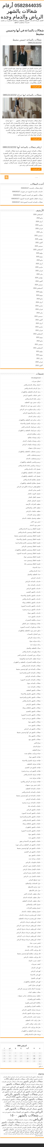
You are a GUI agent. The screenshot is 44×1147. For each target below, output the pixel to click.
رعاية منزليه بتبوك (35, 641)
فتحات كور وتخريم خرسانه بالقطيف (30, 918)
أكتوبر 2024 (39, 281)
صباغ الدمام (37, 746)
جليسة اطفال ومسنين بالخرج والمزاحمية (28, 543)
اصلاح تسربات (36, 381)
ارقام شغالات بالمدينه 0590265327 (32, 188)
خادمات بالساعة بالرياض (33, 581)
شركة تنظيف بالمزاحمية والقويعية (30, 659)
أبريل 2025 (39, 263)
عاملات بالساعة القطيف (33, 788)
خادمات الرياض (36, 578)
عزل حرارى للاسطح (34, 887)
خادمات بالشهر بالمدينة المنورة (31, 606)
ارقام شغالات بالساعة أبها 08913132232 (22, 147)
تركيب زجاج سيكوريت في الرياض (30, 409)
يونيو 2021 (39, 355)
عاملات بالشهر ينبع (35, 855)
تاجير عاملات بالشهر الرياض (32, 395)
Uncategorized (36, 378)
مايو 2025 (40, 260)
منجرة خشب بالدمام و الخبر (32, 1017)
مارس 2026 (39, 225)
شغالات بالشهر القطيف (33, 690)
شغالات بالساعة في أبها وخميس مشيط (28, 669)
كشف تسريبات (36, 964)
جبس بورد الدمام (35, 525)
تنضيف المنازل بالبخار (34, 501)
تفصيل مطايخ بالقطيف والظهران (30, 483)
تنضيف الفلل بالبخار (34, 497)
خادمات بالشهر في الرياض (27, 1092)
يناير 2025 (39, 274)
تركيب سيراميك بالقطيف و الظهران (29, 430)
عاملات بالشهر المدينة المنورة (31, 813)
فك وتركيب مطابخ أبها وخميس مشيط (29, 953)
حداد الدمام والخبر (35, 571)
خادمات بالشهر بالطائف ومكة (31, 602)
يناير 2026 (39, 232)
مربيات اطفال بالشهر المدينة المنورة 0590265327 (27, 198)
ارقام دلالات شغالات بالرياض (24, 1079)
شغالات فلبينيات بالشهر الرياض (29, 1122)
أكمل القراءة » (36, 87)
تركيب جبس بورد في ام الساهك (31, 406)
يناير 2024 (39, 313)
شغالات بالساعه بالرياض (33, 676)
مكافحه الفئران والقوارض (33, 1006)
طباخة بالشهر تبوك (35, 757)
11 (34, 1056)
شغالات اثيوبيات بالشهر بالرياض (21, 1094)
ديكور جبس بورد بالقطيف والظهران (29, 630)
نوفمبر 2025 (39, 239)
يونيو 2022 (39, 337)
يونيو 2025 (39, 256)
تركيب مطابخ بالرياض (34, 434)
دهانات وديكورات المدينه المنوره (30, 627)
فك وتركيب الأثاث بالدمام (33, 950)
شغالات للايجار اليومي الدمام (26, 1127)
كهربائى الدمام (36, 967)
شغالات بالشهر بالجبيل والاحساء (31, 694)
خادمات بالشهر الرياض (33, 588)
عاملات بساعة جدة (35, 859)
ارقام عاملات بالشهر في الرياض (23, 1087)
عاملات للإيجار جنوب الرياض (32, 866)
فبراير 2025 (39, 270)
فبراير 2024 (39, 309)
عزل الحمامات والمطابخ (33, 883)
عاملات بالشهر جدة (35, 838)
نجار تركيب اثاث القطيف (33, 1020)
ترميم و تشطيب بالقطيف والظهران (29, 451)
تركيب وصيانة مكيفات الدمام (32, 441)
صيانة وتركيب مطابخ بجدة (32, 753)
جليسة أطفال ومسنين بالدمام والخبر (29, 532)
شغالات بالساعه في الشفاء (35, 1097)
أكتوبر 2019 (39, 365)
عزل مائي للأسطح (35, 890)
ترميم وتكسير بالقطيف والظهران (30, 462)
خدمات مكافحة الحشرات (33, 620)
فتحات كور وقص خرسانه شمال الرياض (28, 932)
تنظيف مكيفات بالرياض (33, 511)
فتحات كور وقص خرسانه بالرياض (30, 922)
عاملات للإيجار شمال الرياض (32, 869)
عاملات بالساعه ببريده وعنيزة (31, 802)
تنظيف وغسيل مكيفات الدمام (31, 518)
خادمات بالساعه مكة (34, 585)
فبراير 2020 (39, 362)
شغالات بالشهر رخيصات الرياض (20, 1106)
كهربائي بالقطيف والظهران (32, 982)
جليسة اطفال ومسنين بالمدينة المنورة (29, 553)
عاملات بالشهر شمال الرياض (23, 1130)
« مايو (41, 1066)
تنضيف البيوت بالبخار (34, 494)
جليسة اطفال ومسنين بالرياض (31, 546)
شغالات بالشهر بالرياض (33, 704)
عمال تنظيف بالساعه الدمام (32, 897)
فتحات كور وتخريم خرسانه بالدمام (30, 915)
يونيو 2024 (39, 295)
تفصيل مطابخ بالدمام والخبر (32, 479)
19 (27, 1058)
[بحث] (6, 177)
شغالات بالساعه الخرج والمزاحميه (30, 673)
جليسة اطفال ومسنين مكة (32, 564)
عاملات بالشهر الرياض (34, 809)
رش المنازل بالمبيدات (34, 634)
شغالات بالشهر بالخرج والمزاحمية (30, 697)
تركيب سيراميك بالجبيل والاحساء (30, 423)
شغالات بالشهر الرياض (32, 1099)
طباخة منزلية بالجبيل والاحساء (31, 760)
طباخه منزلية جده (35, 778)
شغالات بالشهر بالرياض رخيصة (32, 1104)
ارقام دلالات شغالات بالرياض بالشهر (23, 1080)
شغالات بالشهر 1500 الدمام (16, 1097)
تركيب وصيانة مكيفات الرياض (31, 444)
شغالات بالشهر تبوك (34, 722)
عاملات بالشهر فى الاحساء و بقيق (30, 841)
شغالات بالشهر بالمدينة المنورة (31, 715)
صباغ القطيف (36, 750)
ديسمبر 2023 (38, 316)
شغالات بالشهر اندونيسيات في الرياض (26, 1101)
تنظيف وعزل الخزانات (34, 515)
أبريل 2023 (39, 323)
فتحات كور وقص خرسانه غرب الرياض (29, 936)
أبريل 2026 (39, 221)
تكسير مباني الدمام (35, 490)
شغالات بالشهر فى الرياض (32, 729)
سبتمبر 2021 (39, 344)
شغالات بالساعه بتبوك (34, 683)
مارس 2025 (39, 267)
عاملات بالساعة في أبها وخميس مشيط (28, 795)
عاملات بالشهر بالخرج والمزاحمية (30, 817)
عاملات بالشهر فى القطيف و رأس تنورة (28, 845)
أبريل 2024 (39, 302)
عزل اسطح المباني (35, 880)
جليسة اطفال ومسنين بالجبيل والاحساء (28, 539)
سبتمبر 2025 (39, 246)
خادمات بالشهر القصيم (33, 592)
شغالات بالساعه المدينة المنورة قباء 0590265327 (27, 202)
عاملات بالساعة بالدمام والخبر (31, 792)
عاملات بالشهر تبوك (34, 834)
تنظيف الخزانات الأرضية (33, 504)
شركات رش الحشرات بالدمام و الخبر (29, 655)
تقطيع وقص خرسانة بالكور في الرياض (29, 486)
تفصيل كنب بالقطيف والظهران (31, 476)
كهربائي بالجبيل (36, 978)
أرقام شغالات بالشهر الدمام (36, 1077)
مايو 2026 (40, 218)
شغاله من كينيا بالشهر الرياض (9, 1127)
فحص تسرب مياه (35, 943)
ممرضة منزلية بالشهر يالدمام (31, 1013)
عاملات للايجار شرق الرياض (32, 873)
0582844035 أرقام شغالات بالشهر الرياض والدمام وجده (22, 11)
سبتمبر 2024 (39, 285)
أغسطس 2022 (38, 334)
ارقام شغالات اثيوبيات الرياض (34, 1084)
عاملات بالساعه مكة (34, 806)
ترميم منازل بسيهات (34, 448)
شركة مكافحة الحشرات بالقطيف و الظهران (27, 662)
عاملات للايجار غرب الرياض (32, 876)
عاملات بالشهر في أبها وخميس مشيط (29, 848)
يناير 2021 (39, 358)
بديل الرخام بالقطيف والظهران (31, 392)
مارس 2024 (39, 306)
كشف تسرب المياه (35, 960)
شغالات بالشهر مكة (35, 736)
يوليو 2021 (39, 351)
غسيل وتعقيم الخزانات (34, 908)
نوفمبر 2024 (39, 278)
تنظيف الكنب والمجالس (33, 508)
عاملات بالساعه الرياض (33, 799)
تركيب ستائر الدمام (35, 416)
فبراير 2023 (39, 330)
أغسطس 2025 (38, 249)
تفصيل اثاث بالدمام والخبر (32, 469)
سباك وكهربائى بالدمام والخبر (31, 651)
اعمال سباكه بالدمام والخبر (32, 385)
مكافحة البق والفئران (34, 999)
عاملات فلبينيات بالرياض (33, 862)
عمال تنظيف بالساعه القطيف (31, 901)
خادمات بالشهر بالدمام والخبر (31, 599)
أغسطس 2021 (38, 348)
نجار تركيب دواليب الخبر (33, 1024)
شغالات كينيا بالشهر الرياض (28, 1125)
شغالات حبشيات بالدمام (26, 1120)
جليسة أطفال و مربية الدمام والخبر (30, 529)
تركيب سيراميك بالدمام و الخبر (31, 427)
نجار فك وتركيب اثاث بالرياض (31, 1027)
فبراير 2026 (39, 228)
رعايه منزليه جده (35, 644)
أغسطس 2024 (38, 288)
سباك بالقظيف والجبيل (33, 648)
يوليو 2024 (39, 292)
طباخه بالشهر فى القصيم (33, 767)
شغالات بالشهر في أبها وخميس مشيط (29, 732)
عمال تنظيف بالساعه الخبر (32, 894)
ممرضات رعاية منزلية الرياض (21, 1134)
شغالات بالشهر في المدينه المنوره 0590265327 (28, 195)
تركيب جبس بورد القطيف (33, 402)
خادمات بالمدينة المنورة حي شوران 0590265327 (27, 191)
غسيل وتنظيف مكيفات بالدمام (31, 911)
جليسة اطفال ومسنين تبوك (32, 557)
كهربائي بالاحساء (35, 975)
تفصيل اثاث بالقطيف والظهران (31, 472)
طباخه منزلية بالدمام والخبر (32, 774)
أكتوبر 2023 (39, 320)
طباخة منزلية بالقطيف (34, 764)
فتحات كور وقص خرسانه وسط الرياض (29, 939)
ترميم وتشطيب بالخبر (34, 455)
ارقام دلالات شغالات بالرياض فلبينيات (12, 1081)
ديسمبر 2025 (38, 235)
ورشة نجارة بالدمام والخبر (32, 1034)
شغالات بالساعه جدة (34, 687)
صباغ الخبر (37, 743)
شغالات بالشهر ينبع (35, 739)
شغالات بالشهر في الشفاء (25, 1112)
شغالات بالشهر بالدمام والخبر (31, 701)
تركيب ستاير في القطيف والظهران (30, 420)
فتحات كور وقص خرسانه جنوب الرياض (29, 925)
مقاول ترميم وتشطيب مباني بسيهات (29, 996)
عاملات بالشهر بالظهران (33, 827)
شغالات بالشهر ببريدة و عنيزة (31, 718)
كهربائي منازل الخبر (34, 985)
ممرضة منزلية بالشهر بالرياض (31, 1010)
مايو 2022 (40, 341)
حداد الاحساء (37, 567)
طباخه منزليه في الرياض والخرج (31, 781)
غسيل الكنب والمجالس (33, 904)
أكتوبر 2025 (39, 242)
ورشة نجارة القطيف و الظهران (31, 1031)
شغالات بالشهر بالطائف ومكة (31, 708)
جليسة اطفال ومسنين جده (32, 560)
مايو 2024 (40, 299)
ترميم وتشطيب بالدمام (33, 458)
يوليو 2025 (39, 253)
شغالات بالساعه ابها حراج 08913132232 (22, 95)
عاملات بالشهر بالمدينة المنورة (31, 831)
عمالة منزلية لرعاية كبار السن (23, 1132)
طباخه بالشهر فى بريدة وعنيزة (31, 771)
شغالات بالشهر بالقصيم (33, 711)
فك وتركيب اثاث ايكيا (34, 946)
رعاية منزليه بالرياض (34, 637)
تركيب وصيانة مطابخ (34, 437)
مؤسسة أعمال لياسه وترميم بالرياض (29, 989)
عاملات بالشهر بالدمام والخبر (32, 820)
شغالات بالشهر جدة (34, 725)
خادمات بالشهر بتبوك (34, 613)
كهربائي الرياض (36, 971)
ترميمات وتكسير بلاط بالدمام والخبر (29, 465)
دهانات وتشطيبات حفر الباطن (31, 623)
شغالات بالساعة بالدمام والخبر (31, 666)
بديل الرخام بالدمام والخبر (32, 388)
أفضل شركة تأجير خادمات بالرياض (19, 1077)
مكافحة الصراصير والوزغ (33, 1003)
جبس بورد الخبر (36, 522)
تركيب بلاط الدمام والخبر (33, 399)
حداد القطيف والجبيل (34, 574)
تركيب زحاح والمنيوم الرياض (32, 413)
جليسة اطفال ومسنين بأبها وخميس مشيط (27, 536)
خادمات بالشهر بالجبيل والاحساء (31, 595)
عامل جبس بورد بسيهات (33, 785)
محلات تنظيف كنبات (34, 992)
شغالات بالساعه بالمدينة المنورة (31, 680)
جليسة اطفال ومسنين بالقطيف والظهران (28, 550)
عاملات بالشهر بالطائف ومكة (32, 824)
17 (40, 1058)
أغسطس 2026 (38, 214)
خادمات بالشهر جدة (34, 616)
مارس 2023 (39, 327)
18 (34, 1058)
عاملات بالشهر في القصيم (32, 852)
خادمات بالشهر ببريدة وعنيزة (32, 609)
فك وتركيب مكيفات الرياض (32, 957)
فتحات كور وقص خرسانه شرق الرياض (29, 929)
